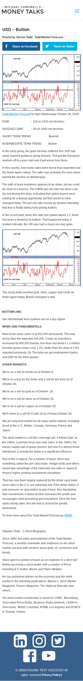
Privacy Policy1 (52, 675)
